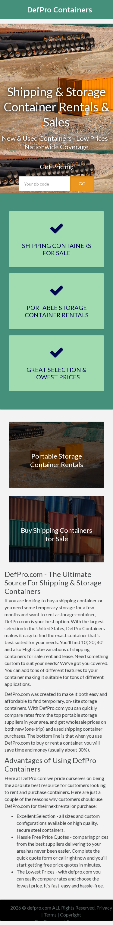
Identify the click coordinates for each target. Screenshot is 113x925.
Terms (50, 914)
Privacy (104, 907)
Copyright (70, 914)
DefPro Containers (59, 9)
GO (82, 183)
